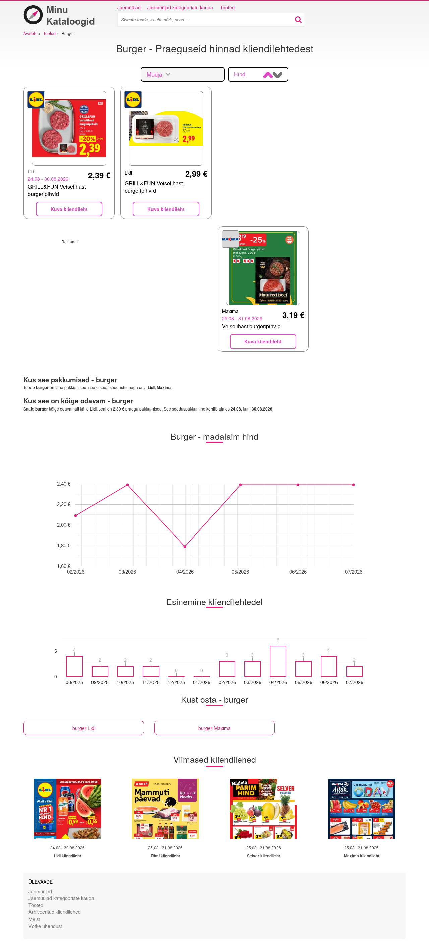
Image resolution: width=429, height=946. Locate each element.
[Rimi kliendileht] (165, 809)
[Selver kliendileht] (263, 809)
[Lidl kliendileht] (67, 809)
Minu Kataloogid (70, 15)
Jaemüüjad (129, 7)
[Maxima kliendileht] (361, 809)
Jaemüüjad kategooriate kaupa (180, 7)
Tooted (227, 7)
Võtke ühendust (45, 925)
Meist (34, 918)
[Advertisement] (117, 291)
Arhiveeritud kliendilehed (54, 911)
